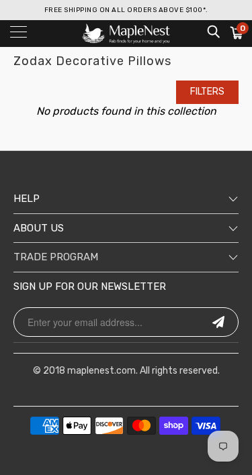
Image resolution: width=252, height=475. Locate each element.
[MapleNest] (126, 33)
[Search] (213, 31)
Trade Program (55, 257)
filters (207, 91)
